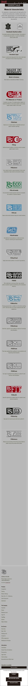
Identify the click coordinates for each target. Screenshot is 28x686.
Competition (3, 589)
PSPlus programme (5, 638)
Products (3, 586)
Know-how (3, 628)
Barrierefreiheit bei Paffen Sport (7, 659)
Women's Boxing (4, 593)
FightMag (3, 617)
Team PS (3, 614)
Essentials (3, 607)
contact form (7, 582)
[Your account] (21, 3)
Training (2, 591)
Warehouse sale (4, 612)
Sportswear (3, 600)
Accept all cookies (14, 682)
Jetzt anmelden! (14, 667)
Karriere (2, 619)
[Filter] (15, 3)
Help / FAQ (3, 631)
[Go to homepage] (4, 2)
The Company (4, 605)
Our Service (3, 626)
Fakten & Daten (4, 621)
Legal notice (3, 654)
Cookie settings (4, 657)
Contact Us (3, 635)
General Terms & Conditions (6, 650)
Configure (14, 674)
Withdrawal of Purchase (6, 640)
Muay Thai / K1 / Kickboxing (6, 596)
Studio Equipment (4, 598)
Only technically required (14, 678)
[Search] (19, 2)
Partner (2, 610)
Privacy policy (4, 652)
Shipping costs (4, 633)
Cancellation (3, 647)
